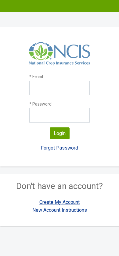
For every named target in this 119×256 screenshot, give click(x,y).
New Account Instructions (59, 210)
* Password (40, 104)
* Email (36, 76)
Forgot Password (59, 148)
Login (60, 133)
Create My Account (59, 202)
